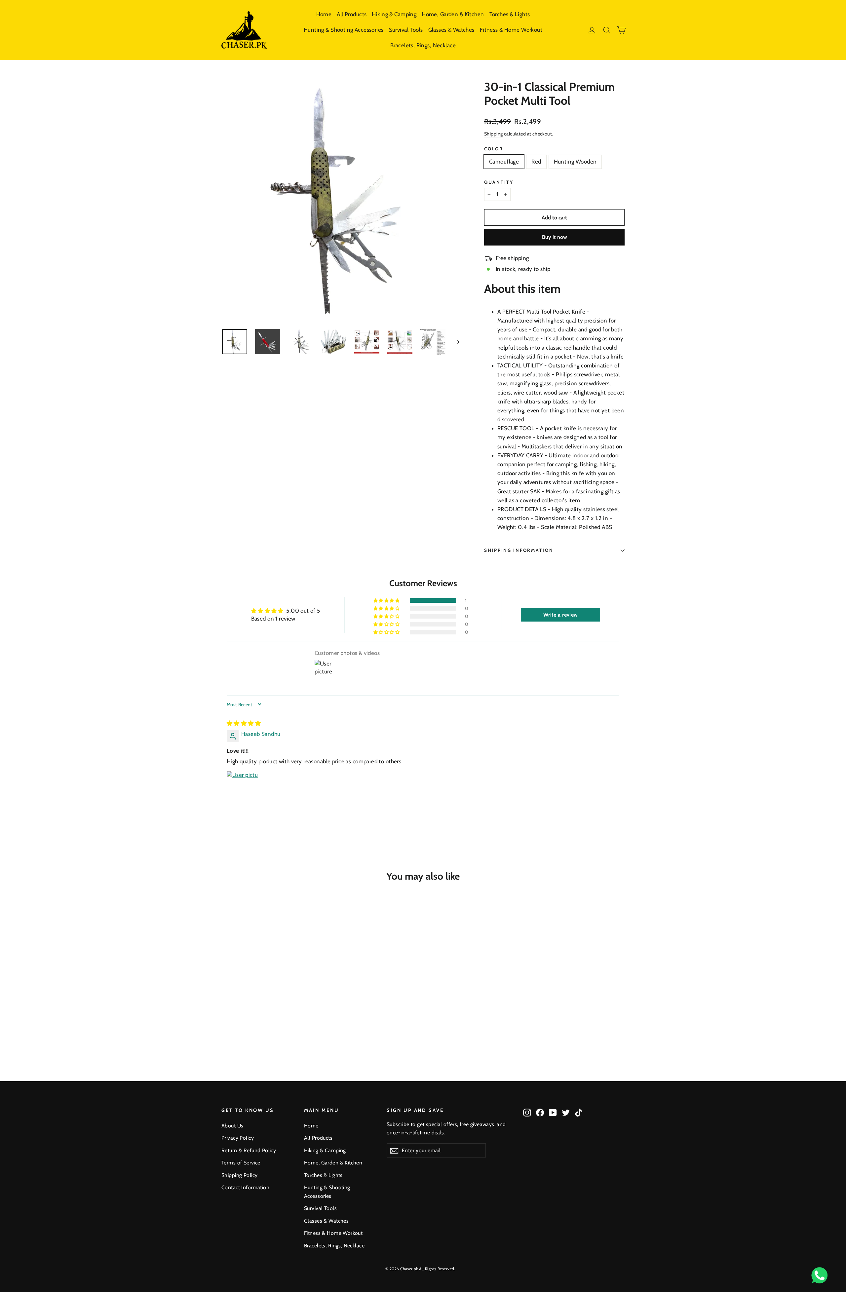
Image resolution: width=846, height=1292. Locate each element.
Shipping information (518, 550)
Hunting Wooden (575, 161)
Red (536, 161)
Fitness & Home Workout (511, 29)
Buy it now (554, 237)
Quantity (499, 182)
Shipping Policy (239, 1175)
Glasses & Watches (451, 29)
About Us (232, 1125)
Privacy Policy (237, 1138)
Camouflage (504, 161)
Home (324, 14)
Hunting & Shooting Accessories (344, 29)
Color (493, 148)
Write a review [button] (560, 615)
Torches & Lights (509, 14)
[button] (387, 600)
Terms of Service (240, 1162)
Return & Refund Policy (248, 1150)
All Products (351, 14)
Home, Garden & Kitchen (453, 14)
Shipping (493, 134)
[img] (244, 723)
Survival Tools (406, 29)
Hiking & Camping (394, 14)
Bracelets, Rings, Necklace (423, 45)
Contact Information (245, 1187)
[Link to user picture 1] (242, 787)
